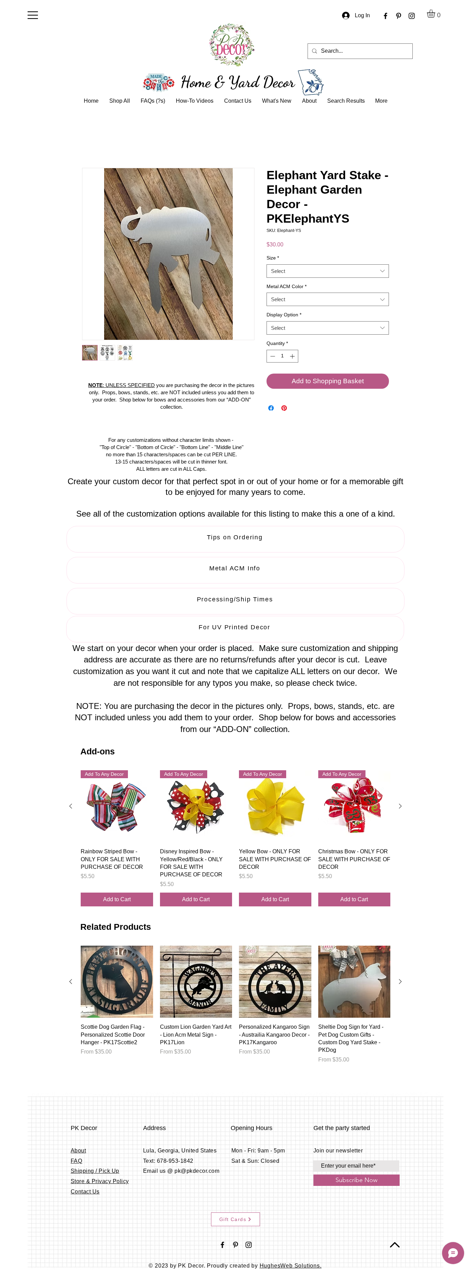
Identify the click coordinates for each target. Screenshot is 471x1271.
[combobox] (328, 271)
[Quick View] (117, 982)
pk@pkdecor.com (196, 1172)
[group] (235, 838)
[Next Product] (400, 806)
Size (273, 258)
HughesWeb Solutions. (291, 1266)
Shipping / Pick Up (95, 1172)
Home (89, 143)
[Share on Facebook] (271, 409)
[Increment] (293, 356)
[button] (33, 15)
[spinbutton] (282, 356)
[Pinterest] (398, 16)
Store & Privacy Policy (100, 1182)
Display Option (284, 315)
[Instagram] (412, 16)
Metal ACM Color (287, 286)
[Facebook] (385, 16)
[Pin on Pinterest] (284, 409)
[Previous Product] (71, 806)
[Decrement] (272, 356)
